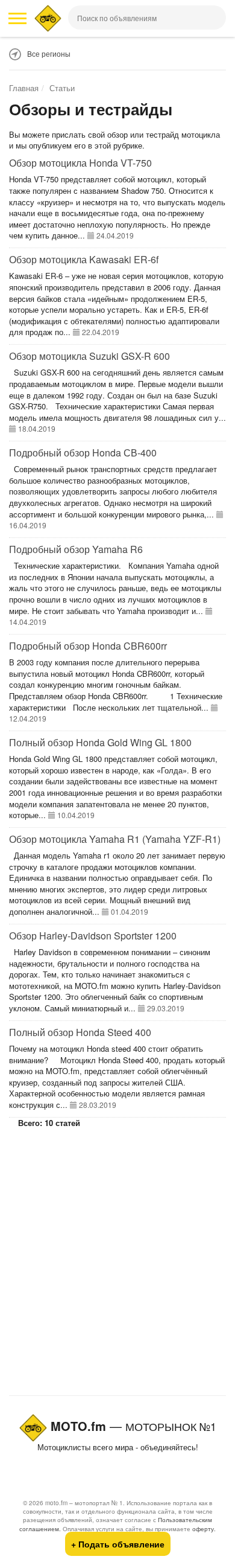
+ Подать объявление (117, 1544)
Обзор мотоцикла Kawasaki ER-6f (83, 259)
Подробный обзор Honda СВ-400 (83, 452)
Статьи (62, 88)
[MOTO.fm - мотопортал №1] (47, 18)
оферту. (204, 1529)
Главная (24, 88)
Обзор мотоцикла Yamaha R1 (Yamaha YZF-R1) (115, 839)
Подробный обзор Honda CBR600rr (88, 646)
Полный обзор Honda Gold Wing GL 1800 (100, 742)
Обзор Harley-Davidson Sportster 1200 (93, 935)
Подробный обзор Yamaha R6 (76, 549)
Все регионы (48, 53)
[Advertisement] (117, 1261)
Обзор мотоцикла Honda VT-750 (80, 163)
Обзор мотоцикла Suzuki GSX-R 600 (89, 356)
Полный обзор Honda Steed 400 (80, 1032)
